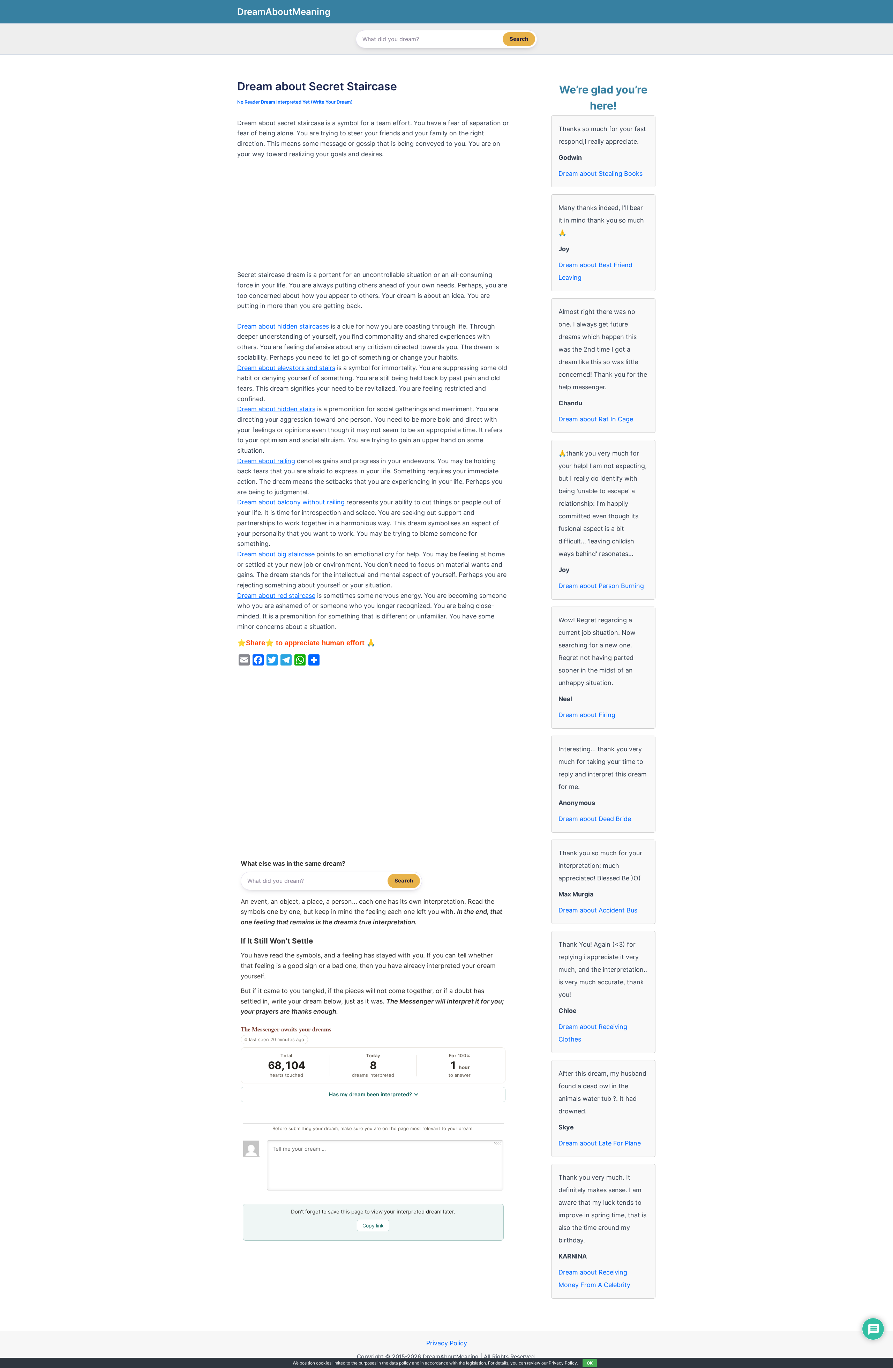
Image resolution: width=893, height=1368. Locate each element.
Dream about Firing (586, 715)
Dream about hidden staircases (283, 326)
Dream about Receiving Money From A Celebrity (594, 1278)
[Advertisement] (373, 218)
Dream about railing (266, 461)
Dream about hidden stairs (276, 409)
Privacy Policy (446, 1343)
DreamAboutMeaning (283, 11)
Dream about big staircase (276, 554)
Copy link (373, 1225)
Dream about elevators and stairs (286, 367)
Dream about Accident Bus (597, 910)
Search (519, 39)
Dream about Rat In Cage (595, 419)
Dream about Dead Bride (594, 818)
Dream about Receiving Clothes (592, 1033)
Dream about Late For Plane (599, 1143)
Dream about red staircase (276, 595)
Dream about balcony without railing (291, 502)
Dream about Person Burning (601, 585)
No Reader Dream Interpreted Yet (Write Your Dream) (295, 102)
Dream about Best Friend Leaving (595, 271)
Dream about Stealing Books (600, 173)
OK (590, 1363)
